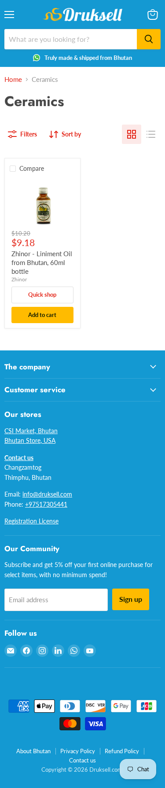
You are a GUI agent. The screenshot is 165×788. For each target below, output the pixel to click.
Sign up (130, 599)
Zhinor (19, 279)
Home (13, 79)
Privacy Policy (77, 751)
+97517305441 (46, 504)
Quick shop (42, 294)
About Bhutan (33, 751)
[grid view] (131, 134)
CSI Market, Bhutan (31, 431)
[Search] (149, 39)
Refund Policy (122, 751)
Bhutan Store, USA (29, 440)
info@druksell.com (47, 494)
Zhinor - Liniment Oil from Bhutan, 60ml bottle (41, 262)
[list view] (151, 134)
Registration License (31, 521)
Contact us (82, 760)
